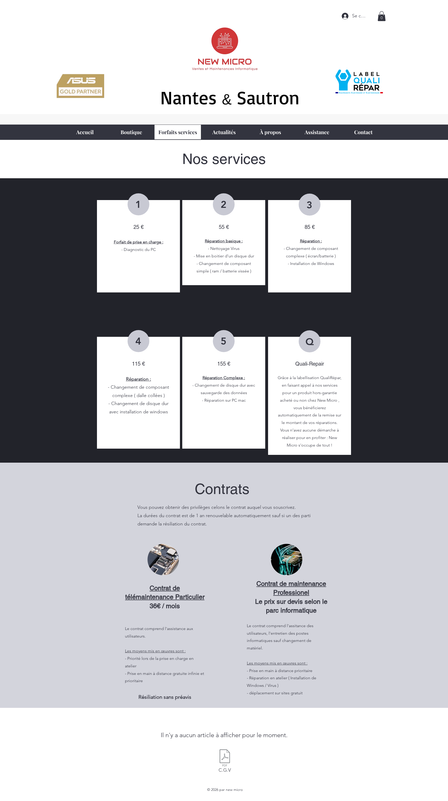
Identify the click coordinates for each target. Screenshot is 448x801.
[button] (381, 16)
